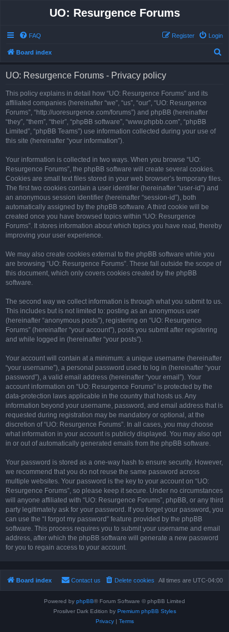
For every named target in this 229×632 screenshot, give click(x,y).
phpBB (85, 601)
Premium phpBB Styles (146, 611)
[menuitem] (30, 35)
